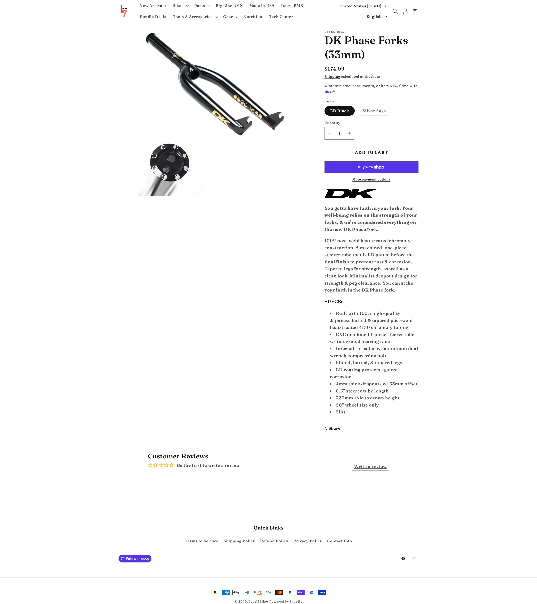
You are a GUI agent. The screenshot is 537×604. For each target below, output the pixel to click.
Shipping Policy (239, 541)
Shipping (332, 76)
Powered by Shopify (285, 601)
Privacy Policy (307, 541)
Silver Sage (377, 112)
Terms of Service (201, 541)
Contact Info (339, 541)
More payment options (371, 180)
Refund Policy (274, 541)
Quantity (333, 122)
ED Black (339, 110)
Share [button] (334, 428)
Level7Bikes (258, 601)
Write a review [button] (370, 466)
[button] (180, 5)
